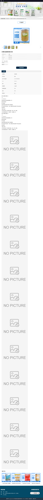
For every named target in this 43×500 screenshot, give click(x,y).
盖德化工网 (34, 498)
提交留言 (35, 493)
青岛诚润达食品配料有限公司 (18, 498)
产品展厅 (11, 18)
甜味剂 (14, 18)
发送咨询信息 (21, 67)
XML (24, 498)
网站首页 (7, 18)
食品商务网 (30, 498)
